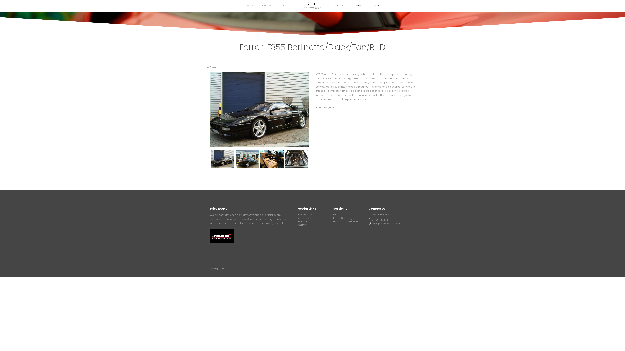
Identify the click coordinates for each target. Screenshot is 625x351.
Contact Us (305, 214)
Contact (377, 5)
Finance (359, 5)
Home (250, 5)
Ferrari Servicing (342, 218)
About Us (303, 218)
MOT (335, 214)
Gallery (302, 225)
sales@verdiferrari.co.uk (385, 223)
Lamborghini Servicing (346, 221)
